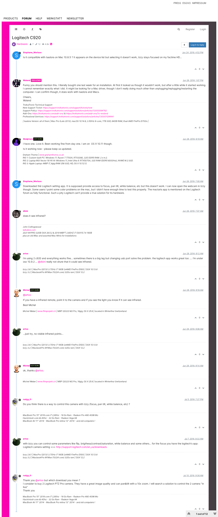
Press (177, 3)
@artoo (27, 294)
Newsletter (75, 18)
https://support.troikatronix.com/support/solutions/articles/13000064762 (72, 110)
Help (39, 18)
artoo (25, 253)
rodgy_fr (27, 399)
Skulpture (28, 139)
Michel (26, 290)
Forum (27, 18)
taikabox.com (29, 230)
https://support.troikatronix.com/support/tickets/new (67, 107)
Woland (26, 80)
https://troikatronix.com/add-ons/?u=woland (87, 113)
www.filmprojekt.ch (46, 311)
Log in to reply (197, 45)
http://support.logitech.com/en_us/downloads (81, 446)
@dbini (42, 261)
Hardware (22, 43)
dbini (25, 211)
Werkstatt (54, 18)
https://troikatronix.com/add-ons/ (48, 113)
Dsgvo (186, 3)
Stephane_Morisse (32, 52)
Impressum (199, 3)
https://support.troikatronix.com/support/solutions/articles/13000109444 (79, 116)
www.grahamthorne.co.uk (51, 154)
